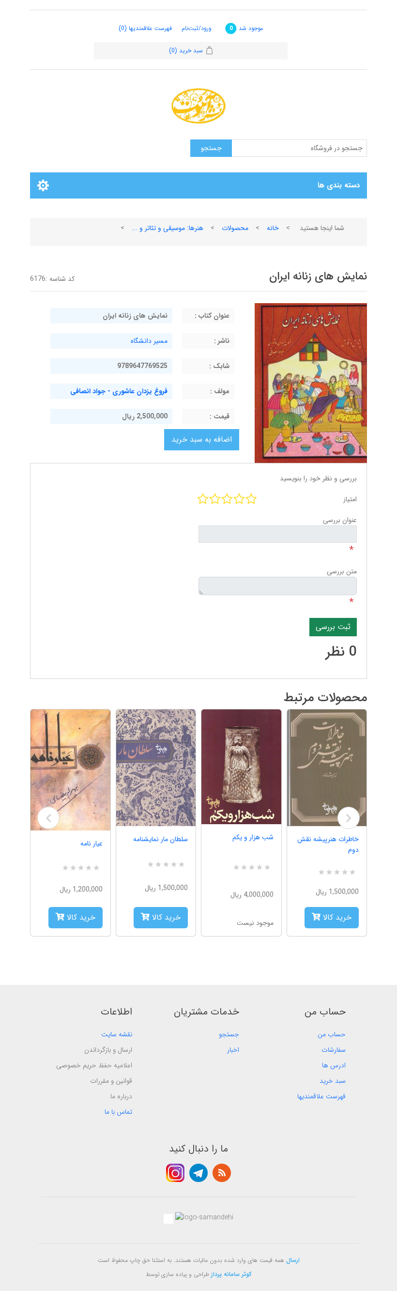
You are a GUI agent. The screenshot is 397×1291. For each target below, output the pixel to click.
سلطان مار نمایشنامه (160, 839)
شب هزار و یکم (253, 837)
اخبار (233, 1050)
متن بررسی (342, 571)
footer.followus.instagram (175, 1173)
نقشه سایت (116, 1034)
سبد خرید (333, 1081)
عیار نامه (91, 843)
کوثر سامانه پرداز (231, 1274)
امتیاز (350, 499)
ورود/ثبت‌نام (197, 28)
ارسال (293, 1260)
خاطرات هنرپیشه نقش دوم (328, 844)
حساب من (332, 1034)
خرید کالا (79, 917)
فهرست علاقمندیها (321, 1096)
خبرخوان (222, 1173)
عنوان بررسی (340, 520)
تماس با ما (118, 1112)
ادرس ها (334, 1065)
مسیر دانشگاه (149, 341)
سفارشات (333, 1050)
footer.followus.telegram (198, 1173)
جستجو (229, 1034)
